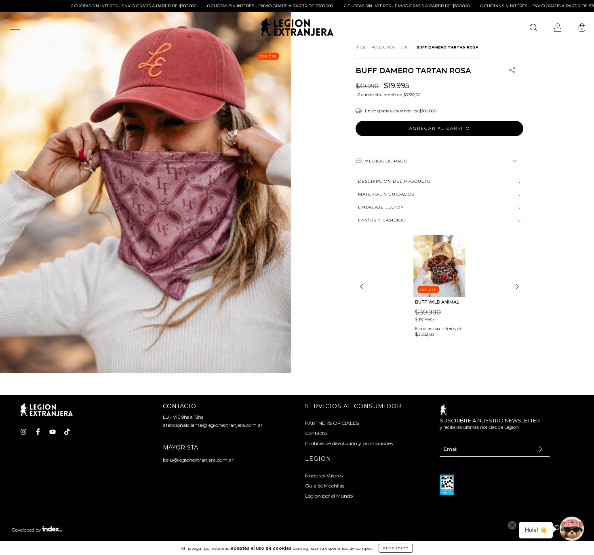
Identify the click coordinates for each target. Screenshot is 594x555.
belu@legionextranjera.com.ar (198, 460)
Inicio (361, 47)
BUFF (405, 47)
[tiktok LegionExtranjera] (67, 431)
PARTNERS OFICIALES (332, 423)
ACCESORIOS (383, 47)
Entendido (396, 548)
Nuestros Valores (324, 476)
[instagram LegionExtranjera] (23, 431)
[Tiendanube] (556, 531)
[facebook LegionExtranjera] (38, 431)
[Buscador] (533, 29)
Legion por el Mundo (329, 496)
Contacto (316, 433)
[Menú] (15, 30)
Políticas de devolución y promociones (349, 443)
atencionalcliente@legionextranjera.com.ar (213, 425)
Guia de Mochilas (324, 486)
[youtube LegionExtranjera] (52, 431)
